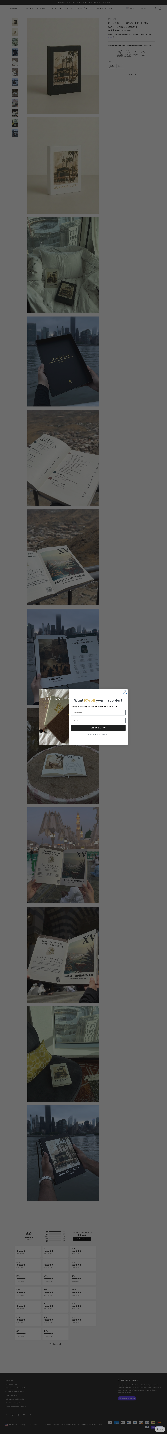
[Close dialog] (125, 692)
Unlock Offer (98, 727)
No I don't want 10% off (98, 734)
